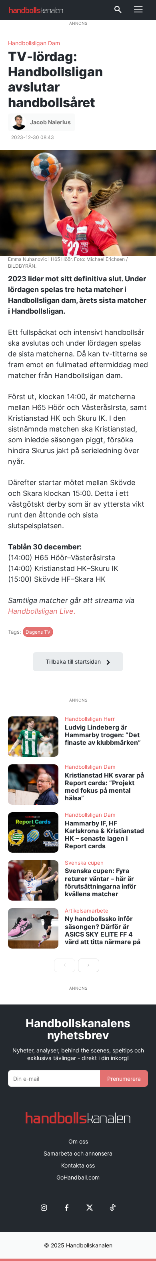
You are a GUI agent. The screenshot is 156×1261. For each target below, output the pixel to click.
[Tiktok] (112, 1208)
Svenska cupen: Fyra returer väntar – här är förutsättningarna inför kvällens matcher (100, 882)
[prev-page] (64, 965)
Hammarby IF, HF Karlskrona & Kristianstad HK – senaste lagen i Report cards (104, 834)
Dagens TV (38, 632)
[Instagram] (44, 1208)
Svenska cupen (84, 863)
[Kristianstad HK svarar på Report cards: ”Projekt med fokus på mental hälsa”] (33, 784)
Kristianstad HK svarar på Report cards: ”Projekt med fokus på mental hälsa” (104, 786)
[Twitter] (89, 1208)
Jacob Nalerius (50, 122)
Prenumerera (124, 1078)
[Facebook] (67, 1208)
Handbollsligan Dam (34, 43)
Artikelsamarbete (86, 911)
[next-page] (88, 965)
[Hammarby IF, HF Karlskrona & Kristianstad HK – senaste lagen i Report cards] (33, 832)
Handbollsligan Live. (42, 611)
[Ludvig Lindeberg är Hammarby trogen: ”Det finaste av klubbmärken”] (33, 736)
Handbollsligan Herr (90, 719)
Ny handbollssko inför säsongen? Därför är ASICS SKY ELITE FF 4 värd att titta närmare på (102, 930)
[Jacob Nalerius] (20, 122)
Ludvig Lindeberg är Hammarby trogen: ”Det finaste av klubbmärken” (103, 734)
